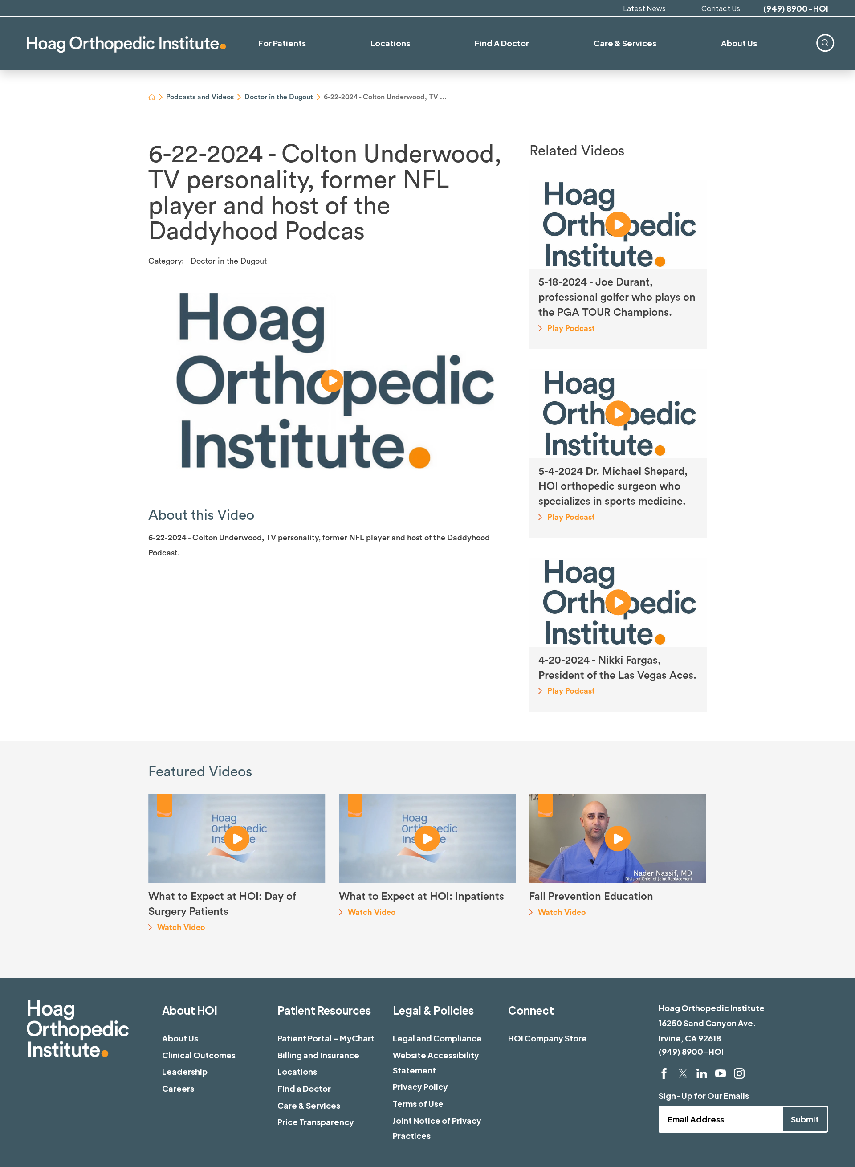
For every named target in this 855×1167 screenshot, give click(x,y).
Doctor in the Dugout (278, 97)
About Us (180, 1038)
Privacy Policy (420, 1086)
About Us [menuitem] (739, 43)
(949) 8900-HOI (795, 8)
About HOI (189, 1010)
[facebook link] (664, 1073)
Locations (297, 1071)
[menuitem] (825, 42)
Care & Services (308, 1105)
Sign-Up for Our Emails (704, 1095)
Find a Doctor (304, 1088)
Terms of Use (418, 1103)
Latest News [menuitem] (644, 8)
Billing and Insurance (318, 1055)
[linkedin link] (701, 1073)
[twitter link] (683, 1073)
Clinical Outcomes (199, 1055)
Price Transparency (315, 1122)
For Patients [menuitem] (282, 43)
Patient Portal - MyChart (326, 1038)
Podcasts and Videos (200, 97)
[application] (332, 380)
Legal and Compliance (437, 1038)
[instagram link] (739, 1073)
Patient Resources (324, 1010)
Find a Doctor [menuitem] (502, 43)
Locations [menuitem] (390, 43)
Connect (531, 1010)
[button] (332, 380)
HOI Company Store (547, 1038)
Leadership (185, 1071)
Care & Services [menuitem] (625, 43)
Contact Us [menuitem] (720, 8)
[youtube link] (720, 1073)
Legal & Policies (433, 1010)
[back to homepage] (151, 97)
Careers (178, 1088)
